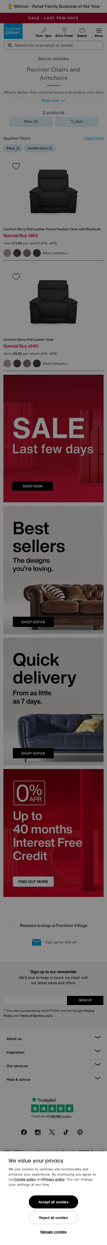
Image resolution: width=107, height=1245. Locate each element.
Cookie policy (25, 1179)
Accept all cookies (53, 1202)
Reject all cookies (53, 1217)
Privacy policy (54, 1179)
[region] (53, 1198)
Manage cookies (53, 1231)
